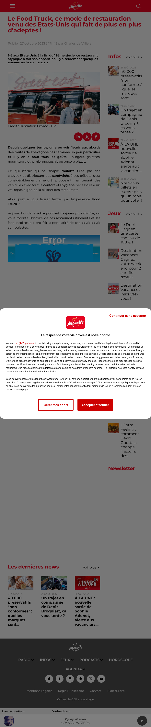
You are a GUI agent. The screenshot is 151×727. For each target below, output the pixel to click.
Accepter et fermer (95, 405)
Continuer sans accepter (127, 315)
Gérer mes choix (56, 405)
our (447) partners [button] (24, 343)
